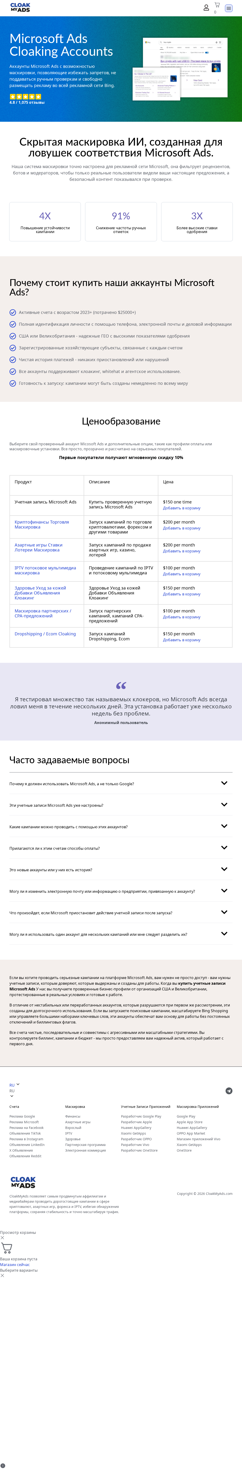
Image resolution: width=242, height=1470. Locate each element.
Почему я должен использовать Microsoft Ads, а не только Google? (71, 783)
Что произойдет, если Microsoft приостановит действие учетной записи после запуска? (90, 912)
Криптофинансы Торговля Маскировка (42, 524)
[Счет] (206, 7)
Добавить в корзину (181, 508)
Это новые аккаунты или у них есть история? (50, 869)
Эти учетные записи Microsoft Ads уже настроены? (56, 805)
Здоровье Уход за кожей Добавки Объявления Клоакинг (40, 593)
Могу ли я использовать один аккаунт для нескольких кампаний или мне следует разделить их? (98, 934)
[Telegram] (229, 1090)
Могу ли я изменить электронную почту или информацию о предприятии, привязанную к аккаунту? (102, 891)
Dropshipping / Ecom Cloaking (45, 634)
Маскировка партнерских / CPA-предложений (43, 613)
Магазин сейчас (15, 1264)
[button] (121, 783)
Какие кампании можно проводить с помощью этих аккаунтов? (68, 826)
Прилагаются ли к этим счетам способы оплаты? (54, 848)
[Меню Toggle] (229, 8)
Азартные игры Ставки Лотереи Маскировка (39, 547)
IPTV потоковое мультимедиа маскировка (45, 570)
